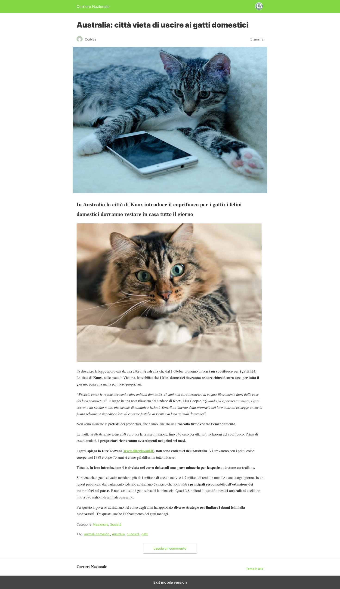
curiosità (133, 534)
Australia (118, 534)
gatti (144, 534)
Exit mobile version (170, 582)
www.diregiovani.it (138, 450)
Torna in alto (254, 568)
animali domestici (97, 534)
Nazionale (100, 524)
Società (115, 524)
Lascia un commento (170, 548)
